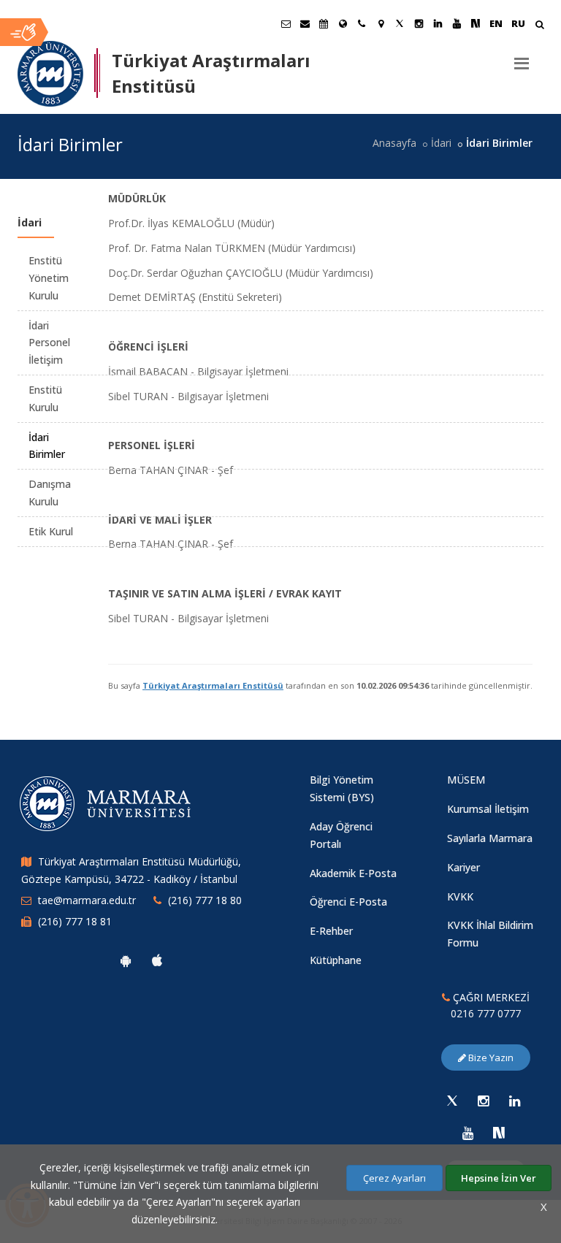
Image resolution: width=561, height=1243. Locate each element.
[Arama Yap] (539, 26)
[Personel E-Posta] (304, 23)
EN (496, 23)
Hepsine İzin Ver (498, 1178)
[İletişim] (361, 23)
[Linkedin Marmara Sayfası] (437, 23)
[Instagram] (483, 1100)
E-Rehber (331, 931)
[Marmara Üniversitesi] (50, 74)
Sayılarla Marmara (490, 838)
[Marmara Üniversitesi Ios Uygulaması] (157, 960)
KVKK (460, 896)
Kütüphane (336, 960)
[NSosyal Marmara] (499, 1132)
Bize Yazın (490, 1057)
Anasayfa (394, 143)
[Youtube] (467, 1132)
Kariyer (463, 867)
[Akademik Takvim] (323, 23)
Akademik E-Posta (353, 873)
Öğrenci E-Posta (348, 902)
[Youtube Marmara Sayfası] (456, 23)
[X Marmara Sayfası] (399, 23)
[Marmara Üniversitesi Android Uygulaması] (125, 960)
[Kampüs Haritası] (380, 23)
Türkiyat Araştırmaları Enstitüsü (212, 685)
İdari (441, 143)
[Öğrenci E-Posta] (285, 23)
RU (518, 23)
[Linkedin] (515, 1100)
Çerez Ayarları (394, 1178)
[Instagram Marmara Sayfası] (418, 23)
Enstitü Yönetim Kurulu (48, 277)
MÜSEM (466, 780)
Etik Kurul (50, 531)
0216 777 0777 (486, 1013)
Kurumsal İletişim (488, 809)
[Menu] (521, 57)
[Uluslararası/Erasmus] (342, 23)
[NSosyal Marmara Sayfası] (475, 23)
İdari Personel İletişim (49, 342)
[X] (452, 1100)
